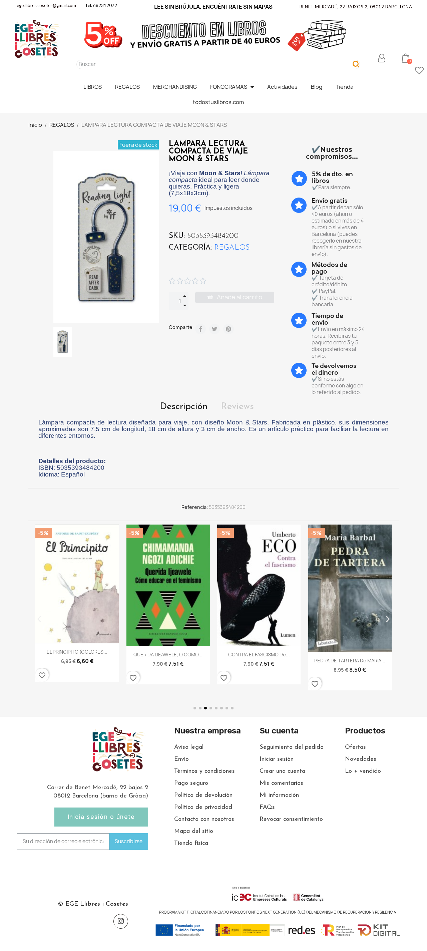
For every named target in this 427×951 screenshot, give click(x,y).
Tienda (344, 86)
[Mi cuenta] (381, 58)
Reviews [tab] (237, 406)
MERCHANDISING (175, 86)
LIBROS (92, 86)
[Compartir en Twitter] (214, 329)
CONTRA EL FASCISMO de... (259, 654)
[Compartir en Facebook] (200, 329)
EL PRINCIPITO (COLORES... (77, 652)
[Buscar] (356, 64)
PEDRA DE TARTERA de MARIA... (349, 660)
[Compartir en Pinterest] (228, 329)
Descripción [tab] (183, 406)
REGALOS (127, 86)
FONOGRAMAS (228, 86)
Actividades (282, 86)
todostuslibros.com (218, 102)
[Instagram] (120, 921)
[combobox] (211, 64)
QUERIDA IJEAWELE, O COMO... (167, 654)
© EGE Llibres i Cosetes (93, 904)
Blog (316, 86)
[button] (406, 58)
